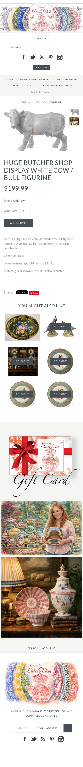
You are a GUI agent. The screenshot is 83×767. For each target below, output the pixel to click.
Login (48, 91)
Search (33, 648)
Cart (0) (41, 67)
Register (36, 91)
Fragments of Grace (57, 85)
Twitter (32, 57)
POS (64, 711)
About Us (70, 79)
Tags (25, 102)
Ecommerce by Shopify (41, 715)
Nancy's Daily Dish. (48, 711)
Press (14, 85)
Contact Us (31, 85)
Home (10, 79)
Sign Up (21, 728)
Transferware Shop (33, 79)
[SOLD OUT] (60, 382)
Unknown (19, 200)
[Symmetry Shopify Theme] (41, 498)
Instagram (59, 57)
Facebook (23, 57)
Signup (41, 38)
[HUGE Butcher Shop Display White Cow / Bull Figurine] (36, 111)
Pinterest (50, 57)
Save (36, 293)
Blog (56, 79)
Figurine (56, 102)
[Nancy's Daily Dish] (41, 2)
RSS (41, 57)
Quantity (10, 210)
